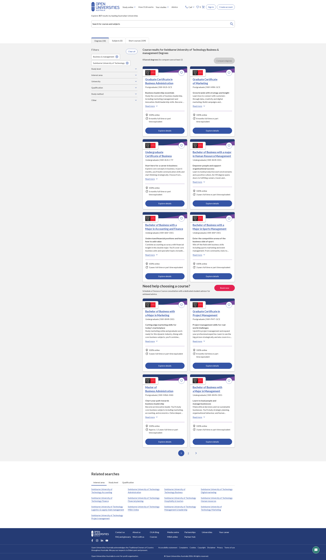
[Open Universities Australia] (105, 10)
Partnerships (190, 532)
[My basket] (203, 7)
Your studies (161, 7)
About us (137, 532)
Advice (175, 7)
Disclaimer (211, 547)
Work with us (138, 537)
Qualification (97, 87)
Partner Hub (189, 537)
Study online (128, 7)
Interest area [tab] (99, 482)
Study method (97, 94)
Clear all (131, 51)
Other (94, 100)
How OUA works (146, 7)
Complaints (183, 547)
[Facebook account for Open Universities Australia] (92, 540)
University (95, 81)
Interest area (96, 75)
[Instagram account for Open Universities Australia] (97, 540)
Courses (153, 537)
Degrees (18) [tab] (100, 41)
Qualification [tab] (128, 482)
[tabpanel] (163, 252)
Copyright (202, 547)
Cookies (193, 547)
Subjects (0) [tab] (117, 40)
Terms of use (229, 547)
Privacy (220, 547)
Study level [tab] (113, 482)
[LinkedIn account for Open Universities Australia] (102, 540)
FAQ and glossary (123, 537)
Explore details (164, 130)
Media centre (173, 532)
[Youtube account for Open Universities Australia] (106, 540)
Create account (226, 7)
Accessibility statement (167, 547)
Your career (224, 532)
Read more (150, 106)
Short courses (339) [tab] (137, 40)
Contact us (120, 532)
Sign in (211, 7)
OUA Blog (154, 532)
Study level (96, 69)
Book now (224, 288)
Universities (207, 532)
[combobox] (163, 24)
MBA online (172, 537)
